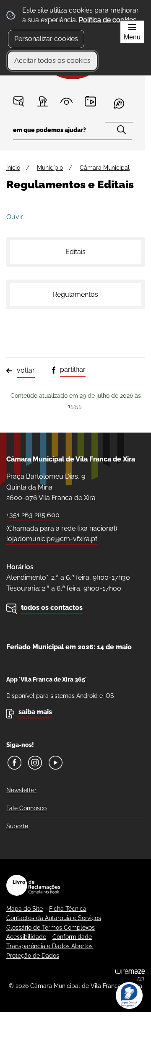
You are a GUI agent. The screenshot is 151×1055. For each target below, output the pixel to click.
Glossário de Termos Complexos (50, 927)
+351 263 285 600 (33, 515)
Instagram (35, 762)
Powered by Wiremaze (130, 975)
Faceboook (14, 762)
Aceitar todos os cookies (52, 61)
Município (50, 167)
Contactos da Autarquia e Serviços (53, 918)
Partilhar (73, 369)
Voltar (26, 370)
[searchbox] (72, 132)
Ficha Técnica (67, 908)
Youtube (55, 762)
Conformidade (72, 936)
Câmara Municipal (105, 167)
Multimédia (90, 101)
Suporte (17, 826)
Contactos (18, 101)
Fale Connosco (26, 808)
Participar (42, 101)
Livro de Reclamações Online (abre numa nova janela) (33, 885)
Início (13, 167)
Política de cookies (107, 20)
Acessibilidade (26, 936)
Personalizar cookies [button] (46, 39)
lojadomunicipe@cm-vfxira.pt (51, 539)
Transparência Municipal (66, 101)
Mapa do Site (24, 908)
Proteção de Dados (32, 955)
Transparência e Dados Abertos (49, 946)
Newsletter (21, 790)
